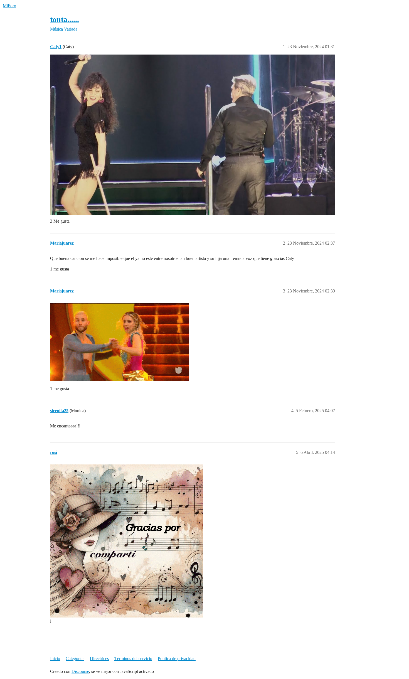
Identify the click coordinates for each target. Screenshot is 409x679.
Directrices (99, 658)
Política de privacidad (177, 658)
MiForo (9, 5)
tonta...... (64, 19)
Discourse (80, 671)
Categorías (75, 658)
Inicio (55, 658)
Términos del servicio (133, 658)
